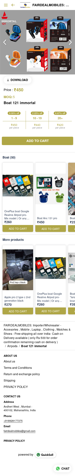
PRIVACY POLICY (16, 387)
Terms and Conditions (18, 368)
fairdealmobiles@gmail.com (19, 431)
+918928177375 (13, 420)
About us (9, 361)
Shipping (9, 380)
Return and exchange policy (22, 374)
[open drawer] (6, 5)
